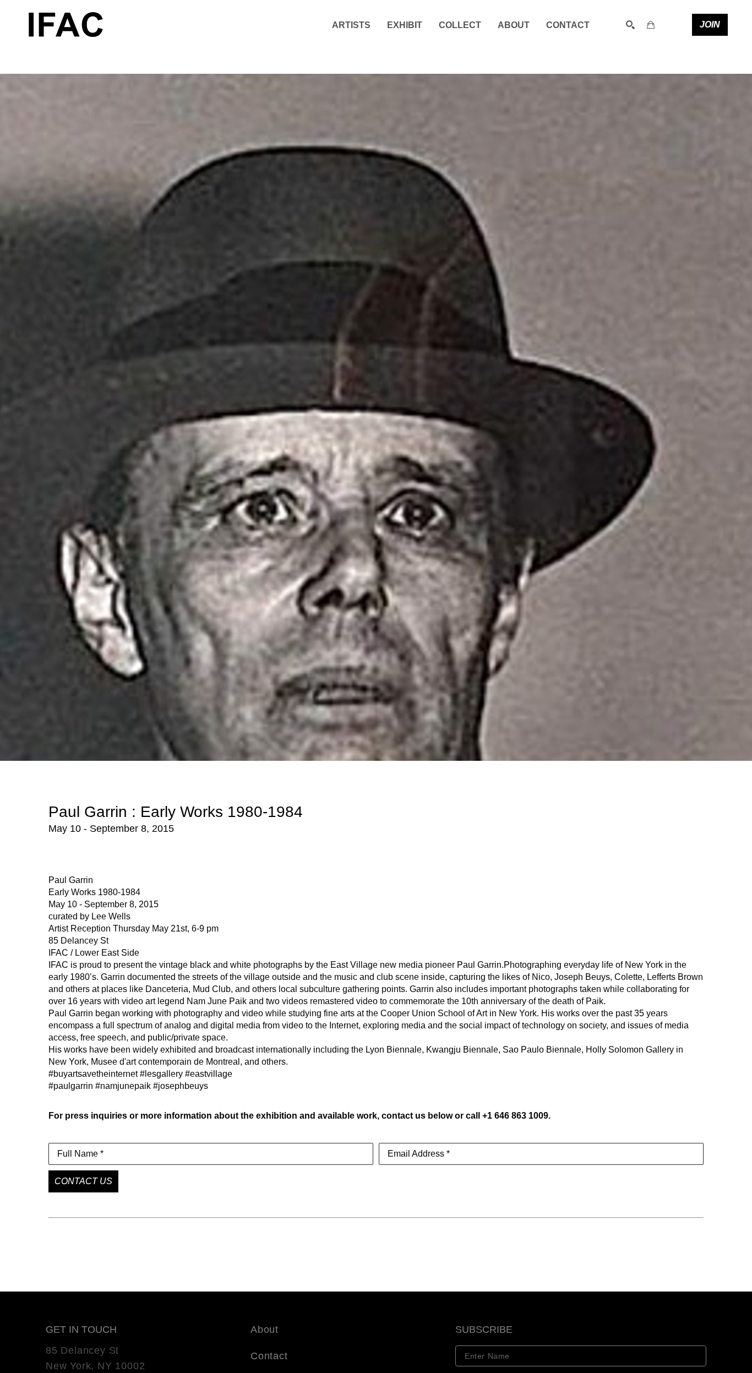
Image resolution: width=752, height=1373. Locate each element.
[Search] (630, 24)
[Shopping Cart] (651, 24)
